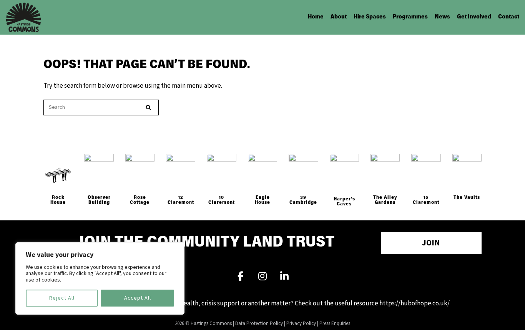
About (339, 17)
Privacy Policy (301, 323)
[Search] (148, 107)
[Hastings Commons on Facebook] (241, 277)
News (442, 17)
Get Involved (474, 17)
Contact (508, 17)
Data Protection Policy (259, 323)
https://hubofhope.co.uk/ (414, 303)
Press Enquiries (334, 323)
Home (316, 17)
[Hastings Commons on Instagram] (262, 277)
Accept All (137, 298)
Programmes (410, 17)
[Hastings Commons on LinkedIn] (284, 277)
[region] (99, 278)
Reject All (62, 298)
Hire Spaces (370, 17)
